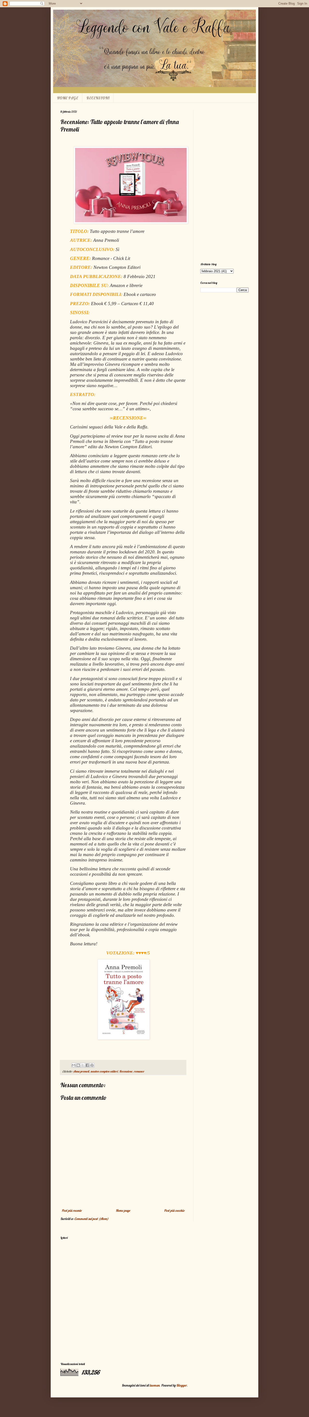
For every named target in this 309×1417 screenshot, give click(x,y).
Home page (123, 1210)
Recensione (125, 1071)
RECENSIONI (98, 97)
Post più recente (72, 1210)
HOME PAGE (67, 97)
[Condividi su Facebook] (87, 1065)
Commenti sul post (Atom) (91, 1219)
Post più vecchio (174, 1210)
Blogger (181, 1385)
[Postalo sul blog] (78, 1065)
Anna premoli (81, 1071)
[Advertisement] (224, 182)
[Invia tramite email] (73, 1065)
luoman (154, 1385)
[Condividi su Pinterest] (92, 1065)
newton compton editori (104, 1071)
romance (139, 1071)
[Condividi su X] (82, 1065)
